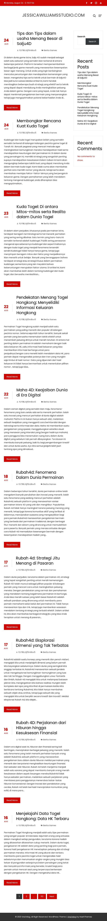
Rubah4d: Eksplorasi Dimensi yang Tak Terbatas (42, 642)
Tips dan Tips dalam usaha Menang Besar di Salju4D (40, 38)
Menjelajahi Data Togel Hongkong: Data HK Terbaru (42, 816)
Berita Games (50, 50)
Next (52, 896)
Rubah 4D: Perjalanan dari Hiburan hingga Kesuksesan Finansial (41, 728)
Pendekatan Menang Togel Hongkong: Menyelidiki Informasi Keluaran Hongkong (42, 305)
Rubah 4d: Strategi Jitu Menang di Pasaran (38, 560)
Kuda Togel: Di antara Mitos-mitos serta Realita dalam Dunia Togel (41, 212)
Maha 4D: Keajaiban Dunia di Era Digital (42, 392)
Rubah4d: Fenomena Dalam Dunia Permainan (40, 474)
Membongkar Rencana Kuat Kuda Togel (39, 123)
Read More (12, 107)
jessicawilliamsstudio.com (53, 15)
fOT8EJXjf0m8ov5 (27, 50)
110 (42, 896)
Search (81, 36)
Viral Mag (71, 916)
